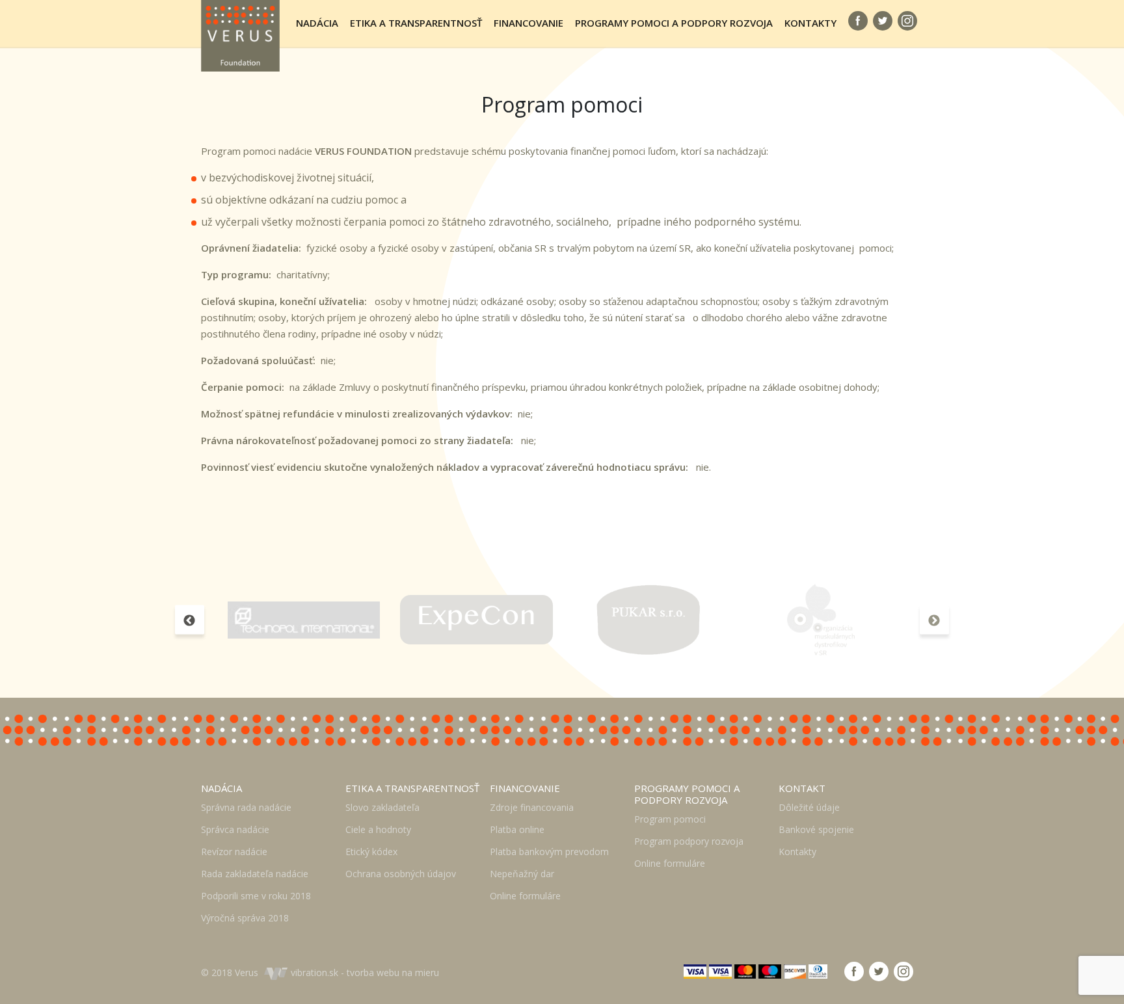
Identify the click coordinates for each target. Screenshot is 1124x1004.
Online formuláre (525, 896)
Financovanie (528, 22)
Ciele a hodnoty (378, 829)
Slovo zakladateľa (411, 89)
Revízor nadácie (234, 851)
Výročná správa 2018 (245, 918)
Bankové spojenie (816, 829)
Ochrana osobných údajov (400, 873)
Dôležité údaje (832, 89)
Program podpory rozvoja (688, 841)
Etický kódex (371, 851)
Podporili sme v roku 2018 (256, 896)
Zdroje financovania (557, 89)
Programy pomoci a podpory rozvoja (674, 22)
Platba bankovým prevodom (549, 851)
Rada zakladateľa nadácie (254, 873)
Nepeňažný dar (522, 873)
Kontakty (810, 22)
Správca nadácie (235, 829)
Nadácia (317, 22)
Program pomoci (629, 89)
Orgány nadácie (348, 89)
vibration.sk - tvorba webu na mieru (365, 972)
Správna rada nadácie (246, 807)
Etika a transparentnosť (416, 22)
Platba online (517, 829)
